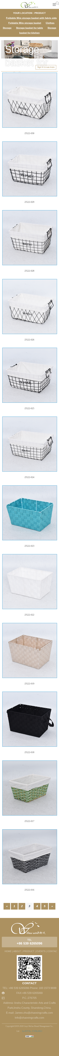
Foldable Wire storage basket (24, 23)
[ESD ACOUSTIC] (29, 4)
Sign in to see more (45, 67)
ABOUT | (17, 951)
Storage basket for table (29, 28)
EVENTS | (41, 951)
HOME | (9, 951)
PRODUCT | (29, 951)
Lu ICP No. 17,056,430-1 (32, 1031)
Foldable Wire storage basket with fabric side (31, 18)
